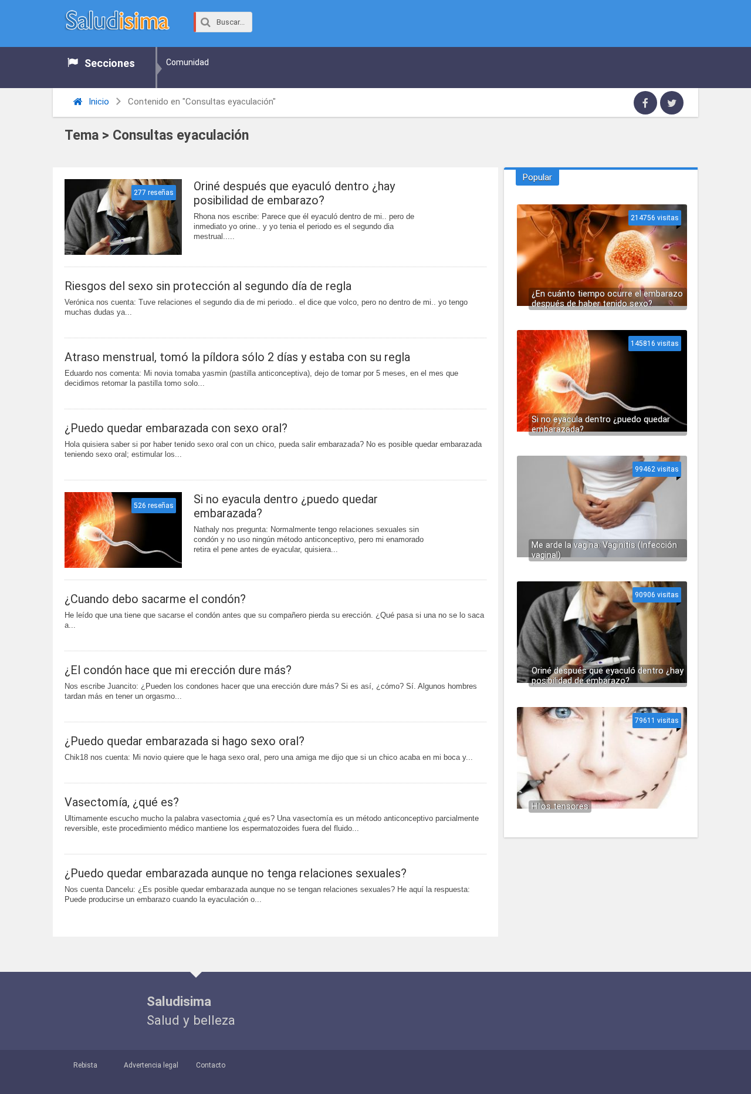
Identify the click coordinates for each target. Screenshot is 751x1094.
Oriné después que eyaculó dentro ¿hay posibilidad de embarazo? (294, 193)
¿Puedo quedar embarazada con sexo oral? (176, 428)
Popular (537, 177)
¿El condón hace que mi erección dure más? (178, 670)
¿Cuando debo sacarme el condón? (155, 599)
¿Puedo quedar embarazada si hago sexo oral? (185, 741)
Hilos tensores (560, 807)
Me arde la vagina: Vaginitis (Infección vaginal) (604, 550)
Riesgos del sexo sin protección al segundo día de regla (208, 286)
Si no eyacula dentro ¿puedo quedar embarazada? (286, 506)
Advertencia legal (151, 1065)
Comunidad (187, 62)
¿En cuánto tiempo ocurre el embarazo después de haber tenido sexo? (607, 299)
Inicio (97, 101)
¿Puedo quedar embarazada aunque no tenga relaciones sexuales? (236, 873)
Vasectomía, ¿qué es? (122, 802)
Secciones (109, 63)
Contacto (210, 1065)
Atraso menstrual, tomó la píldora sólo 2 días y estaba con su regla (237, 357)
